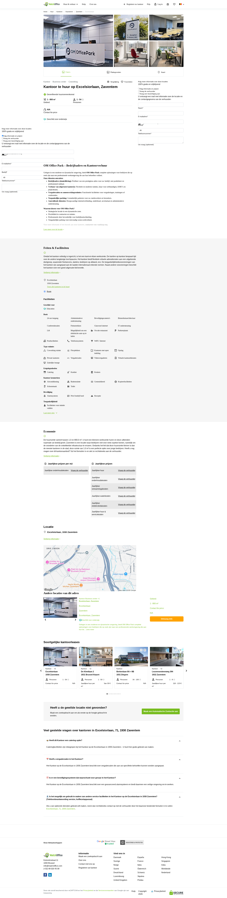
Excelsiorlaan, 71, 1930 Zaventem (60, 809)
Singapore (165, 861)
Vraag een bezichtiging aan (150, 94)
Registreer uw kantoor (135, 4)
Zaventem (79, 11)
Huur (52, 11)
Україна (141, 876)
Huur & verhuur (69, 4)
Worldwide (165, 869)
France (140, 861)
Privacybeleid (88, 890)
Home (45, 11)
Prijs (148, 4)
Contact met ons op (87, 864)
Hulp (84, 4)
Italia (140, 865)
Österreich (142, 869)
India (163, 865)
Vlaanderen (69, 11)
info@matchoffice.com (53, 866)
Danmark (117, 857)
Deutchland (118, 872)
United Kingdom (120, 880)
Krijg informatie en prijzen (149, 89)
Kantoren (59, 11)
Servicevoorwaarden (106, 890)
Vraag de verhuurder (147, 91)
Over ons (92, 4)
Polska (140, 880)
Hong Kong (166, 857)
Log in (160, 4)
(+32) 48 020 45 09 (51, 869)
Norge (116, 865)
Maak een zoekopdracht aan (90, 856)
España (141, 857)
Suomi (116, 869)
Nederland (165, 872)
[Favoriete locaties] (174, 4)
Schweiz (141, 872)
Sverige (117, 861)
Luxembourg (119, 876)
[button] (45, 619)
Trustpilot (141, 126)
